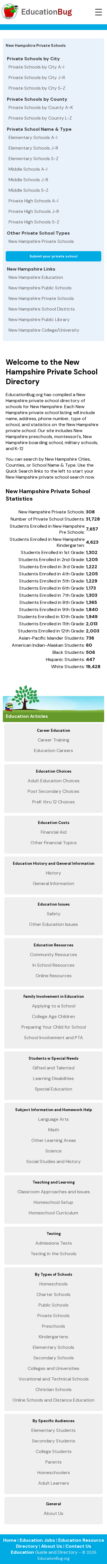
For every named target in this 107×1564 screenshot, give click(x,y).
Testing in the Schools (53, 1254)
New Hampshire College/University (44, 330)
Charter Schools (53, 1294)
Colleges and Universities (53, 1368)
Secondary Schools (53, 1358)
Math (53, 1130)
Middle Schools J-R (28, 180)
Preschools (53, 1326)
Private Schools (53, 1316)
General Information (53, 883)
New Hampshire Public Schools (40, 288)
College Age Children (53, 1016)
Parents (53, 1462)
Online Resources (54, 976)
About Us (53, 1513)
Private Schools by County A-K (41, 107)
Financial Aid (53, 832)
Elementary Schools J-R (33, 148)
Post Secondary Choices (53, 791)
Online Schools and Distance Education (53, 1400)
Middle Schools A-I (28, 169)
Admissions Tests (53, 1243)
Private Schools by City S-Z (37, 88)
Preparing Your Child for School (53, 1027)
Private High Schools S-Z (34, 222)
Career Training (53, 740)
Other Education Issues (53, 924)
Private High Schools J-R (34, 211)
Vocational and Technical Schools (54, 1379)
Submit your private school (53, 256)
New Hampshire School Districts (42, 309)
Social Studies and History (53, 1161)
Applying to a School (53, 1006)
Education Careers (53, 750)
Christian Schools (53, 1389)
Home (10, 1540)
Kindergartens (53, 1337)
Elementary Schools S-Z (33, 159)
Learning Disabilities (53, 1078)
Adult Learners (53, 1483)
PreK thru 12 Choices (53, 802)
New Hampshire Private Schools (41, 241)
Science (53, 1151)
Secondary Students (53, 1441)
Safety (53, 914)
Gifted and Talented (53, 1068)
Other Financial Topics (54, 843)
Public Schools (53, 1305)
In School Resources (53, 965)
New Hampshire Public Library (39, 320)
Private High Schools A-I (33, 201)
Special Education (53, 1089)
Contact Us (78, 1546)
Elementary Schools (53, 1347)
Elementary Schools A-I (33, 137)
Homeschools (53, 1284)
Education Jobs (37, 1540)
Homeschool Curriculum (53, 1213)
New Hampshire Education (36, 277)
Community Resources (53, 955)
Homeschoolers (53, 1473)
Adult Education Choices (54, 781)
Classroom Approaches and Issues (53, 1192)
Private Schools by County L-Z (40, 118)
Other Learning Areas (53, 1140)
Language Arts (53, 1119)
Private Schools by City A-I (36, 67)
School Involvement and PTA (53, 1038)
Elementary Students (53, 1430)
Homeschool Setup (53, 1202)
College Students (54, 1451)
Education (22, 1552)
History (53, 873)
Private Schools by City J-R (37, 77)
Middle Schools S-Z (29, 190)
